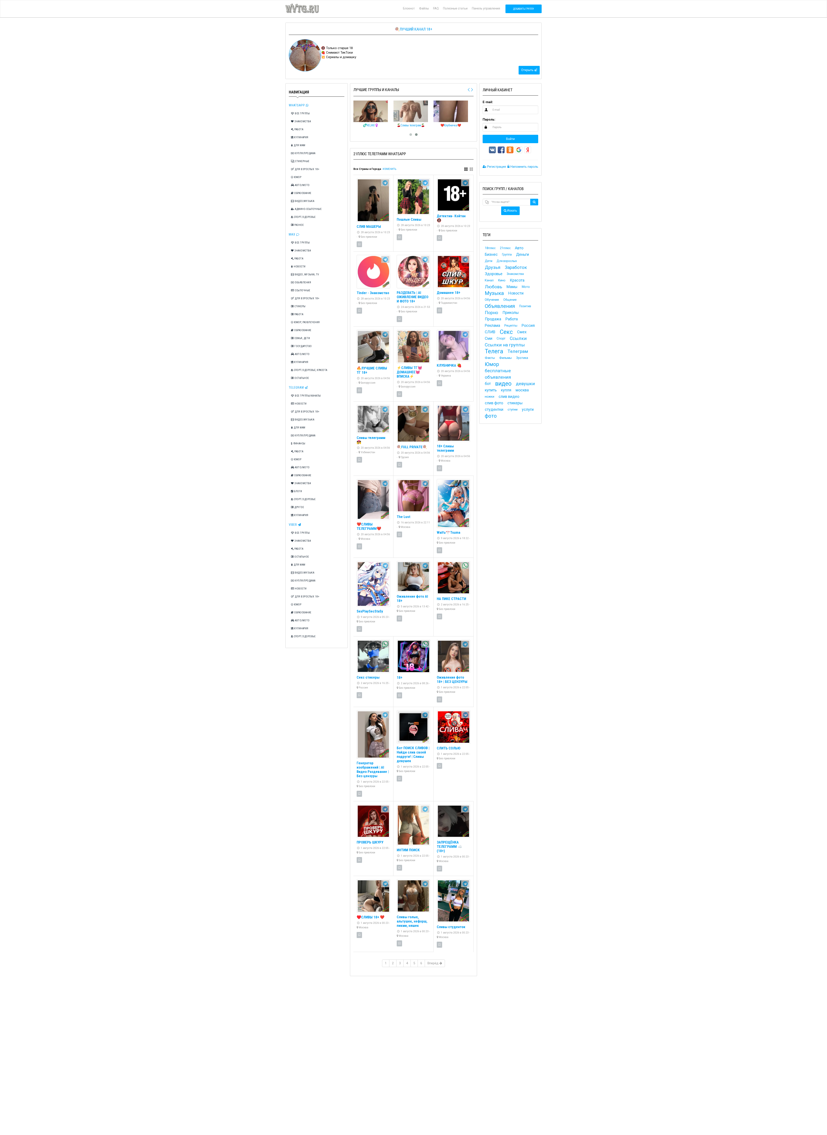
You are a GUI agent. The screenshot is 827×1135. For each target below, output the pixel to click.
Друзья (493, 267)
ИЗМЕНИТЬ (389, 169)
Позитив (525, 306)
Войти (510, 139)
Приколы (510, 312)
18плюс (490, 248)
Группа (507, 254)
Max (292, 234)
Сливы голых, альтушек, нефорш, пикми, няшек (412, 921)
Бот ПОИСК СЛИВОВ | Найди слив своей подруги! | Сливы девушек (413, 754)
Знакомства (302, 121)
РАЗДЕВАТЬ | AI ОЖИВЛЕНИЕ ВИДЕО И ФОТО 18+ (412, 296)
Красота (517, 280)
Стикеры (300, 306)
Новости (299, 266)
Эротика (522, 358)
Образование (302, 193)
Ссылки (518, 338)
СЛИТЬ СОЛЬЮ (448, 748)
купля (506, 390)
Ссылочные (302, 290)
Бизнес (491, 254)
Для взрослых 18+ (306, 169)
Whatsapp (297, 105)
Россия (528, 325)
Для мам (299, 145)
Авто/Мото (302, 185)
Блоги (297, 491)
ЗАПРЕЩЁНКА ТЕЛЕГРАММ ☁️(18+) (449, 846)
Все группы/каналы (307, 395)
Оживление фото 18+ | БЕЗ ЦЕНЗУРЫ (452, 679)
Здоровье (493, 273)
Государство (303, 346)
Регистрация (496, 167)
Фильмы (505, 358)
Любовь (493, 286)
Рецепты (510, 325)
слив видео (509, 396)
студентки (494, 409)
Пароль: (489, 119)
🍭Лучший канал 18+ (413, 29)
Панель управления (486, 8)
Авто (519, 248)
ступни (513, 409)
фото (491, 416)
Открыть (527, 70)
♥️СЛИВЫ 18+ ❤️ (370, 917)
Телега (494, 351)
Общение (510, 299)
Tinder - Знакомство (373, 293)
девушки (525, 383)
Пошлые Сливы (409, 219)
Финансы (299, 443)
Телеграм (517, 351)
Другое (299, 507)
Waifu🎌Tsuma (448, 532)
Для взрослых (507, 261)
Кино (501, 280)
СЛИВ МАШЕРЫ (369, 226)
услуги (528, 409)
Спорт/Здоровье (304, 217)
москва (522, 390)
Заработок (516, 267)
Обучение (492, 300)
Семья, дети (302, 338)
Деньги (522, 254)
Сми (488, 338)
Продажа (493, 319)
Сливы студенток (451, 927)
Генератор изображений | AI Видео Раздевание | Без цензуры (373, 769)
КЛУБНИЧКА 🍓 (449, 365)
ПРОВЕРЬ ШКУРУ (370, 842)
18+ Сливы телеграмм (445, 448)
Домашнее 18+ (448, 292)
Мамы (512, 286)
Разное (299, 224)
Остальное (301, 378)
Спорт (501, 338)
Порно (491, 312)
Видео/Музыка (304, 201)
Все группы (302, 113)
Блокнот (409, 8)
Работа (298, 129)
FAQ (436, 8)
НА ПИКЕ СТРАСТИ (451, 599)
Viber (293, 524)
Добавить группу (523, 8)
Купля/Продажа (305, 153)
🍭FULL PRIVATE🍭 (412, 447)
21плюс (505, 248)
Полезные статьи (455, 8)
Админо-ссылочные (308, 209)
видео (503, 383)
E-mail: (488, 102)
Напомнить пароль (524, 167)
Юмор (297, 177)
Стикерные (301, 161)
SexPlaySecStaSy (370, 611)
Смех (522, 332)
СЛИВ (490, 332)
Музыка (494, 293)
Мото (526, 287)
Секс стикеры (368, 677)
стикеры (515, 403)
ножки (489, 396)
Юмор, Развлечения (306, 322)
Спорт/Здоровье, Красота (310, 370)
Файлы (424, 8)
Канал (489, 280)
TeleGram (297, 387)
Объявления (302, 282)
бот (488, 383)
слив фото (494, 403)
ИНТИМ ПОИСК (408, 850)
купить (491, 390)
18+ (399, 677)
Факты (490, 358)
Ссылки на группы (505, 344)
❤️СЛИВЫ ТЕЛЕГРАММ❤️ (369, 526)
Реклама (492, 325)
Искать (512, 210)
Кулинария (300, 137)
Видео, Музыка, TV (306, 274)
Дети (488, 261)
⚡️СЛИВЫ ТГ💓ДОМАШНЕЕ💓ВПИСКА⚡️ (409, 372)
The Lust (403, 517)
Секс (506, 332)
